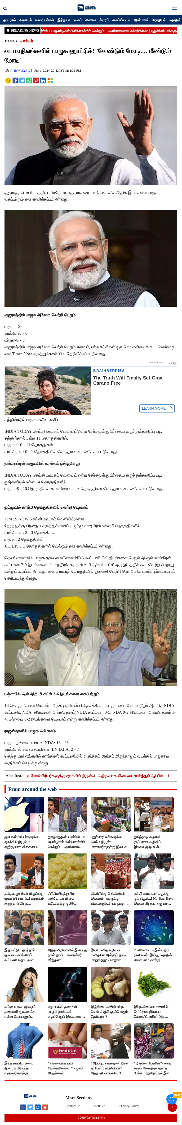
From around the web (32, 789)
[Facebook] (23, 1107)
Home (9, 41)
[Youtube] (45, 1107)
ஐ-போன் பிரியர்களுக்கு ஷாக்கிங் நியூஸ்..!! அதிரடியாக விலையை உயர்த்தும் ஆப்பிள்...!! (98, 776)
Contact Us (73, 1106)
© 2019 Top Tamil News (91, 1117)
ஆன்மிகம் (141, 19)
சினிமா (90, 19)
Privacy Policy (129, 1106)
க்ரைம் (104, 19)
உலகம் (77, 19)
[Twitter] (30, 1107)
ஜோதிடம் (159, 19)
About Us (99, 1106)
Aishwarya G (20, 70)
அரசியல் (25, 19)
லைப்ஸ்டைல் (121, 19)
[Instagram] (38, 1107)
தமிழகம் (9, 19)
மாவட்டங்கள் (44, 19)
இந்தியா (64, 19)
